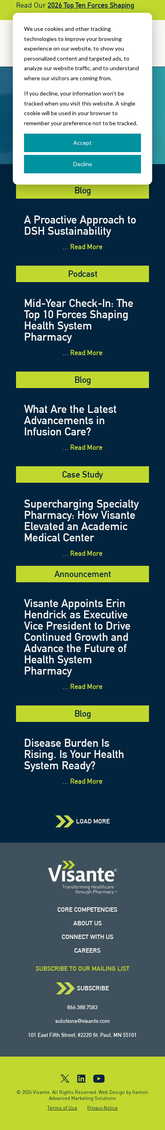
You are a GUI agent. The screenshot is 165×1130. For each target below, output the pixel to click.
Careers (87, 950)
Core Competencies (87, 909)
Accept (82, 142)
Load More (93, 821)
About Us (87, 923)
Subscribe (93, 988)
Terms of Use (62, 1108)
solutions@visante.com (82, 1021)
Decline (82, 164)
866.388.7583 (82, 1007)
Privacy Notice (102, 1108)
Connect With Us (87, 937)
